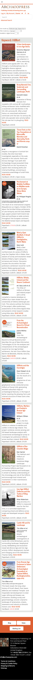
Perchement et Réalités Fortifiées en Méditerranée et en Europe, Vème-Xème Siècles (23, 187)
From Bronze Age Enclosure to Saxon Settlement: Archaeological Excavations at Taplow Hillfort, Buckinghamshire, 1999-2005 (24, 570)
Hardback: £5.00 (10, 609)
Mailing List (16, 628)
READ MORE (23, 77)
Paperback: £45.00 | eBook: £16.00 (14, 315)
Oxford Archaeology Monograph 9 (22, 531)
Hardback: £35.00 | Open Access (13, 177)
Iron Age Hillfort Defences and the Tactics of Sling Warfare (23, 492)
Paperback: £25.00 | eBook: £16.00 (14, 518)
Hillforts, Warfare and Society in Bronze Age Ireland (23, 409)
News (23, 623)
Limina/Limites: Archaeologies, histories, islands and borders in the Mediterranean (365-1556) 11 (15, 201)
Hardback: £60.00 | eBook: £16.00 (14, 80)
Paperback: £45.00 (8, 125)
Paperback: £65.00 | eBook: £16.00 (14, 441)
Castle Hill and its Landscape (23, 524)
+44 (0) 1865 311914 (20, 652)
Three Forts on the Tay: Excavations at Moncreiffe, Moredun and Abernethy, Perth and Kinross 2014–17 (24, 137)
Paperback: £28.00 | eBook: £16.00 (14, 273)
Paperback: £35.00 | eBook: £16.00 (14, 226)
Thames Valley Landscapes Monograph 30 (12, 583)
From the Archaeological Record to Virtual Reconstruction (23, 323)
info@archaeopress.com (8, 657)
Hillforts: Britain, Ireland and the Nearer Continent (23, 280)
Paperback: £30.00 (8, 557)
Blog (9, 623)
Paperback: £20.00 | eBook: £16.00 (14, 359)
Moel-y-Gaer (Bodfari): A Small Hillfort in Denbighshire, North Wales (23, 237)
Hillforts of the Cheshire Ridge (22, 447)
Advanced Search (6, 20)
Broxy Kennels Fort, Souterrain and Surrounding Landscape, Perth (24, 88)
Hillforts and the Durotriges (23, 366)
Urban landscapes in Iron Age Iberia (24, 45)
